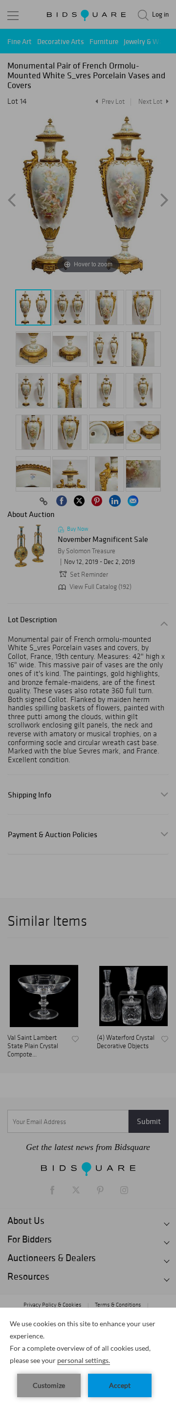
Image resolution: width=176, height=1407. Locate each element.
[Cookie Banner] (88, 1357)
